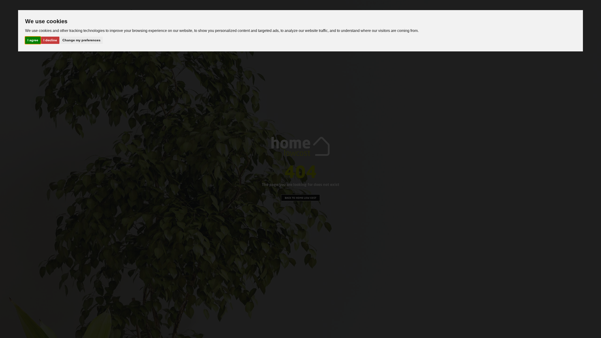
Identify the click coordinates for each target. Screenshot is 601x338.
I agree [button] (32, 40)
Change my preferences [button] (81, 40)
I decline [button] (50, 40)
